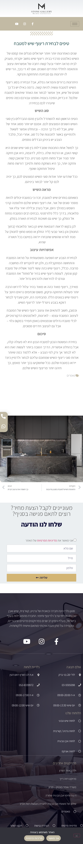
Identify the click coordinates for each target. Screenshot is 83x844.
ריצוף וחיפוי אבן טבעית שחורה (61, 795)
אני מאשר (53, 838)
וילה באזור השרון (67, 770)
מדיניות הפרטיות (46, 540)
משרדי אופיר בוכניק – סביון (62, 787)
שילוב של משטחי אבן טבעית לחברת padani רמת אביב (48, 804)
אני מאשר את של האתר (49, 540)
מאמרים (71, 375)
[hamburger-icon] (74, 24)
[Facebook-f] (32, 24)
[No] (77, 835)
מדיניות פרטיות (34, 838)
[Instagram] (24, 24)
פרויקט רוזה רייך (67, 779)
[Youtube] (16, 24)
